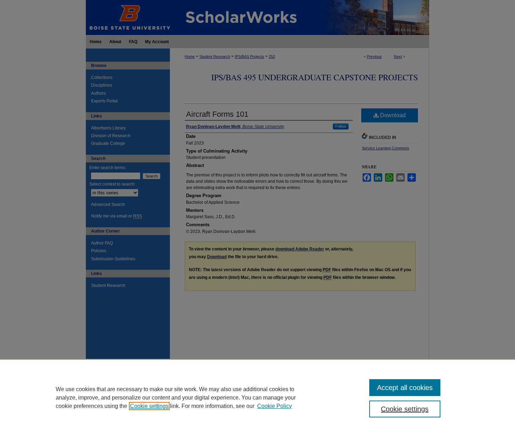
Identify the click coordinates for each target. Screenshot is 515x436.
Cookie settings (149, 406)
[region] (257, 397)
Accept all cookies (405, 387)
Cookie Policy (274, 406)
